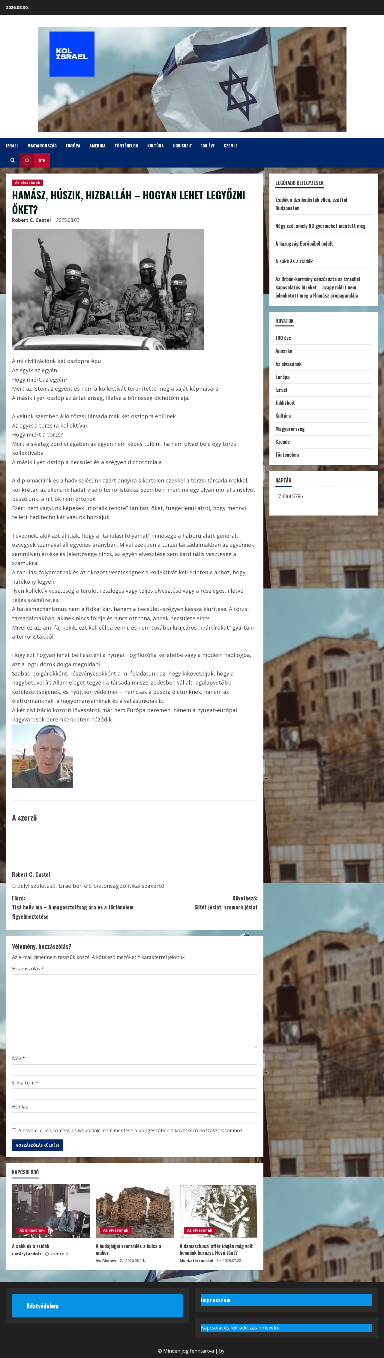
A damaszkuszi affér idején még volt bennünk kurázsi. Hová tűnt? (216, 1249)
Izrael (12, 145)
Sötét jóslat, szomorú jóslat (225, 902)
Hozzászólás (28, 968)
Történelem (126, 145)
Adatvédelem (42, 1305)
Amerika (97, 145)
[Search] (12, 160)
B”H (42, 160)
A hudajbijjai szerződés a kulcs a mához (128, 1249)
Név (18, 1058)
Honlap (20, 1106)
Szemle (231, 145)
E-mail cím (25, 1082)
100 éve (208, 145)
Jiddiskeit (182, 145)
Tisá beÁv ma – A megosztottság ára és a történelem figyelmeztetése (73, 907)
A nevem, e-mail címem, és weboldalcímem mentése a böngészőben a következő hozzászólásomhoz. (130, 1130)
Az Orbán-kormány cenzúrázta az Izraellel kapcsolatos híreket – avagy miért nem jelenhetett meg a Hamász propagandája (317, 287)
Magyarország (42, 145)
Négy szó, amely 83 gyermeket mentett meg (320, 225)
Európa (73, 145)
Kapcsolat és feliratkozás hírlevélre (240, 1327)
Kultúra (155, 145)
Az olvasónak (27, 182)
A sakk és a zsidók (30, 1246)
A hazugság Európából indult (304, 243)
